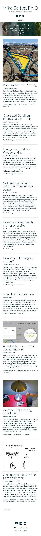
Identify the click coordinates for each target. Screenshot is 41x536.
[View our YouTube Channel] (17, 16)
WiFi (25, 501)
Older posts (6, 510)
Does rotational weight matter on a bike (18, 223)
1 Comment (21, 249)
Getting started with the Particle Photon (19, 476)
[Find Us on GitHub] (23, 16)
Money (33, 371)
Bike (19, 104)
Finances (28, 371)
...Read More (32, 101)
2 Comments (25, 140)
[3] (22, 34)
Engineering (33, 499)
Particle (12, 501)
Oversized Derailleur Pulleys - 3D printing (17, 116)
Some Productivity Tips (18, 294)
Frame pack (24, 104)
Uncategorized (17, 140)
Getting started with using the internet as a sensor (18, 186)
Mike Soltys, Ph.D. (20, 7)
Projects (10, 104)
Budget (24, 371)
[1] (19, 34)
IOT (9, 501)
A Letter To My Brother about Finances (18, 347)
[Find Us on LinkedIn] (20, 16)
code (28, 499)
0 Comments (21, 174)
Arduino (24, 499)
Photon (17, 501)
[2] (20, 34)
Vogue (20, 530)
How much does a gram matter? (18, 259)
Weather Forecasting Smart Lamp (17, 411)
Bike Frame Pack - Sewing (20, 85)
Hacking (5, 501)
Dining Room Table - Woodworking (16, 150)
